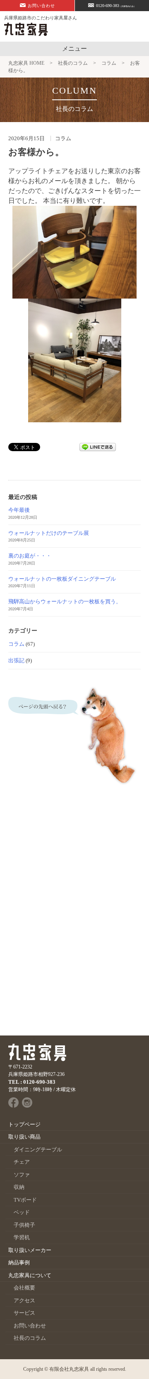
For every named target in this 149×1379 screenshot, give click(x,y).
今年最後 (19, 510)
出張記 (16, 660)
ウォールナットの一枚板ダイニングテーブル (62, 579)
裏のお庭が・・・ (29, 556)
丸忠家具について (29, 1275)
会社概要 (24, 1288)
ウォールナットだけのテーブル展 (48, 533)
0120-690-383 (116, 5)
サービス (24, 1313)
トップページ (24, 1124)
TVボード (25, 1200)
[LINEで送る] (97, 446)
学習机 (22, 1237)
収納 (19, 1187)
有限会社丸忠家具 (69, 1369)
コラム (16, 644)
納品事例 (19, 1262)
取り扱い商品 (24, 1137)
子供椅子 (24, 1225)
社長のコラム (30, 1338)
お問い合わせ (41, 5)
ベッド (22, 1212)
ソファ (22, 1175)
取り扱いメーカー (29, 1250)
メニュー (74, 48)
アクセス (24, 1300)
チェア (22, 1162)
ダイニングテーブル (38, 1149)
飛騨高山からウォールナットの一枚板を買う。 (64, 601)
